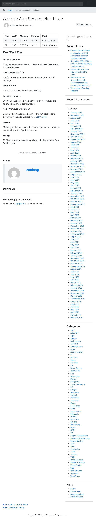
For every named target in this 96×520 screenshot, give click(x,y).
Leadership (75, 406)
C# (71, 365)
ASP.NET (74, 344)
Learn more (41, 117)
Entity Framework (77, 384)
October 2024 (76, 137)
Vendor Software (77, 462)
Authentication (76, 346)
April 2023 (74, 185)
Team (72, 452)
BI (71, 354)
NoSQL (73, 427)
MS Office (74, 419)
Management (75, 411)
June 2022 (74, 210)
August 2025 (75, 118)
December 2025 (77, 115)
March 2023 (75, 188)
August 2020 (75, 269)
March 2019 (75, 315)
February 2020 (76, 285)
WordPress (75, 476)
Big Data (73, 357)
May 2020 (74, 277)
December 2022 (77, 196)
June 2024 (74, 147)
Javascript (74, 400)
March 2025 (75, 126)
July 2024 (74, 145)
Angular (73, 338)
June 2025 (74, 121)
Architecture (75, 341)
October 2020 (76, 263)
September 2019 (77, 299)
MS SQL (73, 422)
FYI (71, 387)
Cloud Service (76, 368)
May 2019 (74, 309)
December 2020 (77, 258)
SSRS (72, 446)
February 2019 (76, 317)
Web (72, 468)
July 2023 (74, 177)
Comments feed (77, 494)
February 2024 (76, 158)
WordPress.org (76, 497)
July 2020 (74, 272)
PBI (71, 433)
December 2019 (77, 290)
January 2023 (76, 193)
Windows (74, 473)
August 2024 (75, 142)
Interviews (74, 398)
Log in (73, 489)
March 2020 (75, 282)
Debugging (75, 376)
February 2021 (76, 253)
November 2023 (77, 166)
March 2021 (75, 250)
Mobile (73, 416)
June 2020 (74, 274)
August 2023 (75, 174)
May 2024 (74, 150)
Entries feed (75, 491)
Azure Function (76, 352)
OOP (72, 430)
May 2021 (74, 245)
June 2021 (74, 242)
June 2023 (74, 180)
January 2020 (76, 288)
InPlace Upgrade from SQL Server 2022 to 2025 (79, 72)
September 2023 (77, 172)
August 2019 (75, 301)
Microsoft (74, 414)
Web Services (76, 471)
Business (74, 363)
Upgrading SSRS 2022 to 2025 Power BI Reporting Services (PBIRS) (81, 64)
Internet (73, 395)
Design (73, 379)
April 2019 (74, 312)
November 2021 (77, 228)
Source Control (76, 441)
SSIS (72, 443)
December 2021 (77, 226)
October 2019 (76, 296)
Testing (73, 454)
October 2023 (76, 169)
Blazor (73, 360)
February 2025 (76, 129)
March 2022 (75, 218)
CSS (72, 373)
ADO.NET (74, 333)
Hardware (74, 392)
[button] (78, 24)
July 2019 (74, 304)
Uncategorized (76, 460)
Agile (72, 336)
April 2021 (74, 247)
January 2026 (76, 112)
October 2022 (76, 201)
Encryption (74, 381)
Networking (75, 425)
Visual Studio (75, 465)
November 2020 (77, 261)
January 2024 (76, 161)
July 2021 (74, 239)
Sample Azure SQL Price (16, 504)
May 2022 (74, 212)
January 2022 (76, 223)
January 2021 (76, 255)
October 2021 (76, 231)
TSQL (72, 457)
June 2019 (74, 307)
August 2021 (75, 237)
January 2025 (76, 131)
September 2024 (77, 139)
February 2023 (76, 191)
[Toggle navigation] (89, 3)
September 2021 (77, 234)
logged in (20, 203)
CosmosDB (75, 371)
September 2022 (77, 204)
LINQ (72, 408)
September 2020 (77, 266)
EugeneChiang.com (47, 515)
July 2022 (74, 207)
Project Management (79, 435)
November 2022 (77, 199)
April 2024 (74, 153)
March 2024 (75, 156)
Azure (72, 349)
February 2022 (76, 220)
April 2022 (74, 215)
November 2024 (77, 134)
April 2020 (74, 280)
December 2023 (77, 164)
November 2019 (77, 293)
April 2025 (74, 123)
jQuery (73, 403)
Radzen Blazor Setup (14, 507)
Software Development (80, 438)
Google (73, 390)
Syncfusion (75, 449)
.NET (72, 330)
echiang (13, 25)
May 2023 (74, 183)
